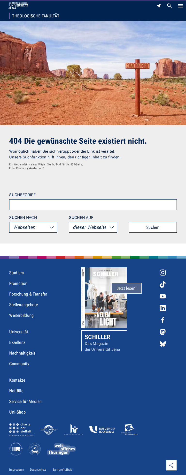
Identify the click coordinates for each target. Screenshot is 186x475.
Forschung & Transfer (28, 294)
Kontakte (17, 380)
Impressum (16, 469)
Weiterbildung (21, 315)
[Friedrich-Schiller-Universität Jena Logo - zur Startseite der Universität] (18, 5)
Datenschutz (38, 469)
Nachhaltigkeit (22, 353)
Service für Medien (25, 401)
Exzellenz (17, 342)
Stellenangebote (23, 304)
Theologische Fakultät (35, 16)
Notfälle (16, 390)
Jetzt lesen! (127, 288)
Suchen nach (23, 217)
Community (19, 363)
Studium (16, 272)
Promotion (18, 283)
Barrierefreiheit (62, 469)
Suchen (152, 227)
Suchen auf (81, 217)
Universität (18, 331)
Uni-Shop (17, 412)
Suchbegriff (22, 195)
